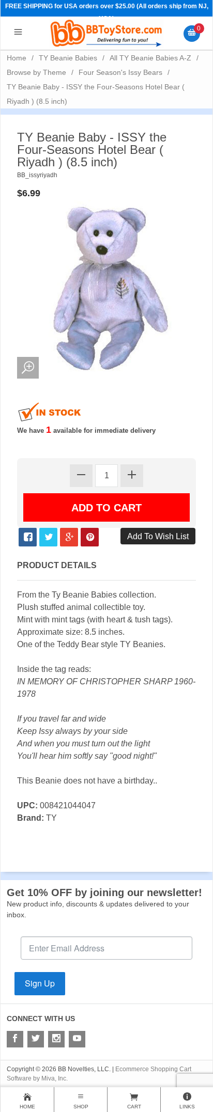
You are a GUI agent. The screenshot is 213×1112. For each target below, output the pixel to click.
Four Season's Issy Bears (120, 72)
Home (16, 58)
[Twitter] (35, 1039)
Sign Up (40, 983)
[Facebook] (15, 1039)
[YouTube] (77, 1039)
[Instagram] (56, 1039)
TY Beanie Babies (68, 58)
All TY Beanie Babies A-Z (150, 58)
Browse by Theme (36, 72)
